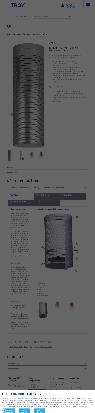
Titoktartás (5, 410)
